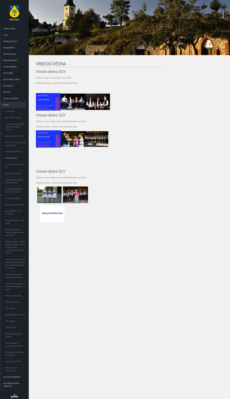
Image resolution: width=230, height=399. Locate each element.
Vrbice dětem (10, 308)
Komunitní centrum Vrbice (15, 136)
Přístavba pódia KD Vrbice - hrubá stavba (15, 353)
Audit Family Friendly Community (11, 384)
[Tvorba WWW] (14, 396)
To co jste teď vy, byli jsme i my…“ (15, 165)
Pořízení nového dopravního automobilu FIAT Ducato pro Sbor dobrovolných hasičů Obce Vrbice (15, 263)
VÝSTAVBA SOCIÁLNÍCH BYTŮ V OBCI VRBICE (14, 190)
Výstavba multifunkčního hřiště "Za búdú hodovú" (14, 275)
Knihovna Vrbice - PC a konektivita (13, 212)
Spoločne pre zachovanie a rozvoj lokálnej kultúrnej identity (15, 286)
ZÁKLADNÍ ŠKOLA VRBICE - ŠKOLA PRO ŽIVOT (15, 181)
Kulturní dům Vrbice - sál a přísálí (15, 221)
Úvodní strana (9, 29)
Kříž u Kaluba (10, 321)
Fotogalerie (8, 86)
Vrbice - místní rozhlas (13, 296)
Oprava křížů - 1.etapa (13, 118)
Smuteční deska (9, 54)
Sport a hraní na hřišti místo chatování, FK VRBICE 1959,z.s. (15, 127)
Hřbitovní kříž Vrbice (13, 302)
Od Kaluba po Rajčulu (13, 198)
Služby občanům (10, 67)
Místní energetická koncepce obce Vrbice (14, 344)
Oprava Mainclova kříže (14, 173)
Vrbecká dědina (11, 158)
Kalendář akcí (9, 48)
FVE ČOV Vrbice (11, 327)
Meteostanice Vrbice (11, 79)
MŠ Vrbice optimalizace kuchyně (14, 335)
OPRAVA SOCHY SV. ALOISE (15, 315)
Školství (6, 92)
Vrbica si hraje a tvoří (13, 361)
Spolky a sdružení (10, 99)
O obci (5, 35)
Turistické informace (11, 377)
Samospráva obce (10, 60)
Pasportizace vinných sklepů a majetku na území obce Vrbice (15, 232)
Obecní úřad (8, 73)
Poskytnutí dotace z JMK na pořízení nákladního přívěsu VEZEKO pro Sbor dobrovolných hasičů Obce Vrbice (15, 247)
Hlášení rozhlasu (10, 41)
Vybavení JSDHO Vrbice (14, 152)
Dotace (6, 105)
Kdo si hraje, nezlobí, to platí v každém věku (15, 143)
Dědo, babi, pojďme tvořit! (15, 205)
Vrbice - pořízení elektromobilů (11, 369)
